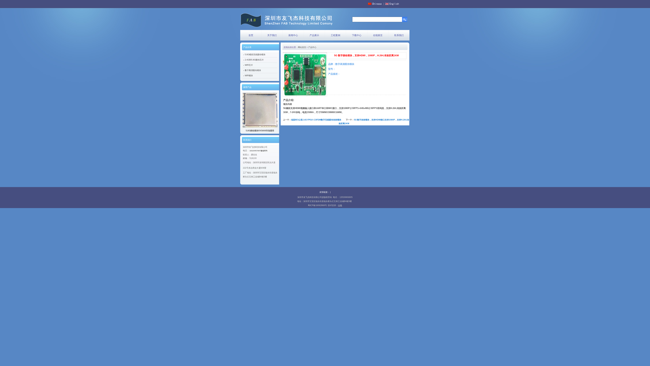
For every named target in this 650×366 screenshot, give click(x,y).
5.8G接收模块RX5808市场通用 (260, 130)
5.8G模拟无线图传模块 (255, 54)
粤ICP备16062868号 (317, 205)
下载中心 (356, 35)
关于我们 (272, 35)
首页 (250, 35)
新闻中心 (293, 35)
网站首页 (302, 47)
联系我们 (399, 35)
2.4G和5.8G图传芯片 (254, 60)
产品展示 (314, 35)
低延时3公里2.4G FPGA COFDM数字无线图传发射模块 (316, 120)
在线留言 (378, 35)
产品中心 (312, 47)
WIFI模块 (249, 75)
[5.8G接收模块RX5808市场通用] (260, 127)
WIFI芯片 (249, 65)
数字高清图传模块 (253, 70)
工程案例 (335, 35)
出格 (340, 205)
